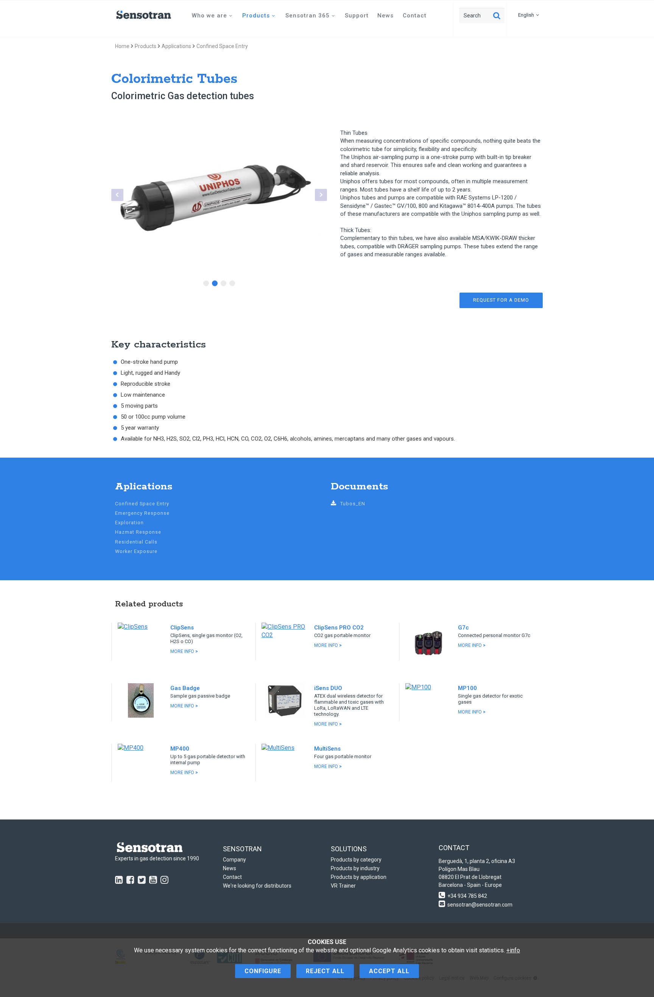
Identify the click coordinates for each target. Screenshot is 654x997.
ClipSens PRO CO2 (339, 627)
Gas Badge (185, 688)
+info (513, 950)
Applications (176, 46)
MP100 (467, 688)
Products (256, 15)
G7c (463, 627)
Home (122, 46)
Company (234, 860)
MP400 (179, 748)
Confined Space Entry (222, 46)
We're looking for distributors (257, 886)
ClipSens (182, 627)
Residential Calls (136, 542)
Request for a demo (501, 300)
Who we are (209, 15)
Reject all (325, 971)
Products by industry (355, 868)
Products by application (358, 877)
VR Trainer (343, 886)
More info (184, 651)
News (385, 15)
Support (357, 15)
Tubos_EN (352, 503)
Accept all (389, 971)
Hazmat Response (138, 532)
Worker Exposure (136, 551)
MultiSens (327, 748)
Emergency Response (142, 513)
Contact (415, 15)
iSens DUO (328, 688)
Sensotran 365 (307, 15)
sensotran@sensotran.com (479, 905)
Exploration (129, 522)
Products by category (356, 860)
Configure (262, 971)
